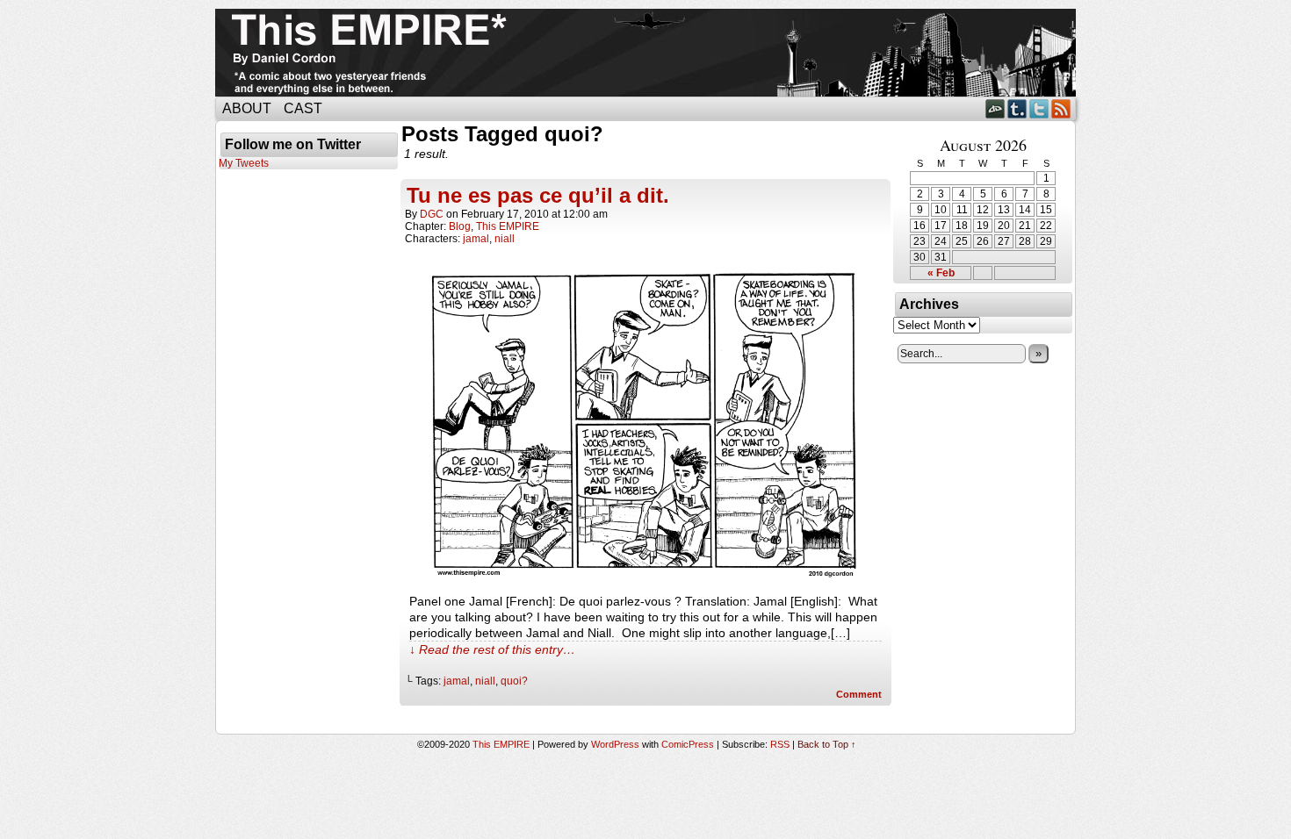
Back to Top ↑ (826, 744)
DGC (432, 214)
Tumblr (1017, 108)
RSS (1061, 108)
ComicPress (687, 744)
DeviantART (995, 108)
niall (504, 239)
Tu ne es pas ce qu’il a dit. (538, 195)
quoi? (514, 681)
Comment (860, 694)
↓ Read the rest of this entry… (492, 649)
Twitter (1039, 108)
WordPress (615, 744)
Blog (460, 226)
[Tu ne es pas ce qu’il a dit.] (645, 577)
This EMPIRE (507, 226)
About (246, 108)
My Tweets (244, 163)
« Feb (941, 273)
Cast (303, 108)
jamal (476, 239)
